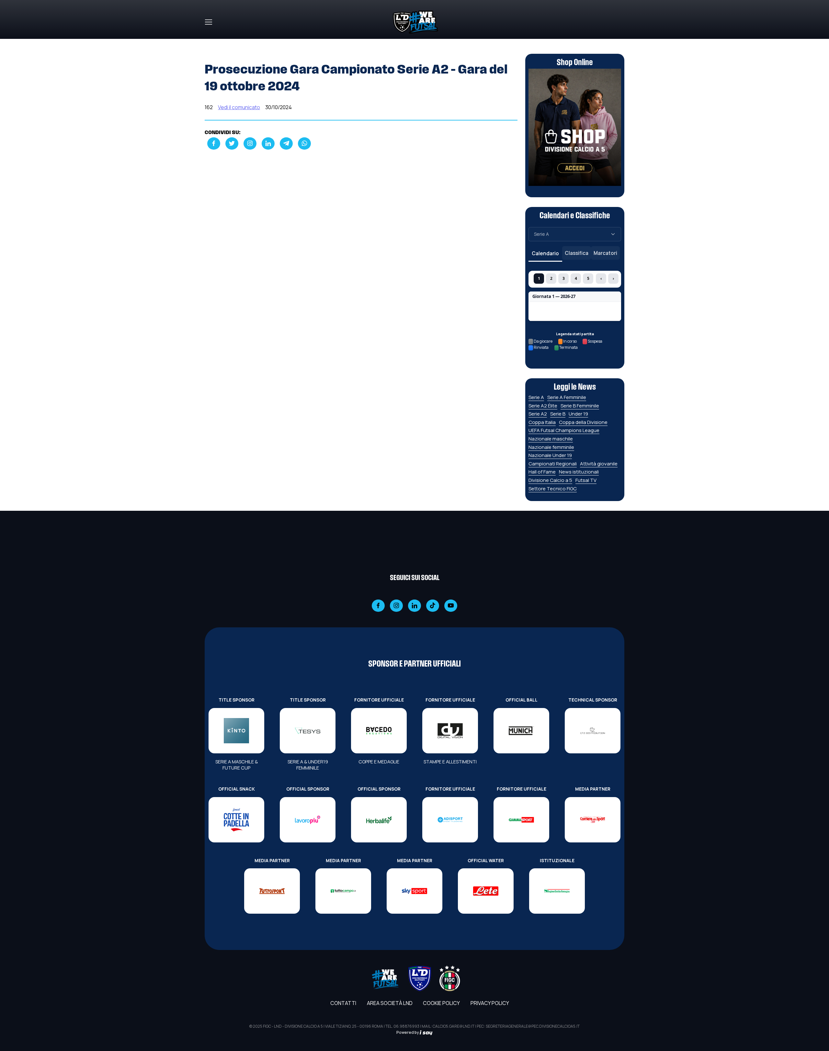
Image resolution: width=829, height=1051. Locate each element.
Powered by (408, 1032)
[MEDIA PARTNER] (592, 819)
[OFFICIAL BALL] (521, 730)
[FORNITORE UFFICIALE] (379, 730)
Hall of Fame (542, 471)
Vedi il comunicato (239, 107)
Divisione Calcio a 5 (550, 480)
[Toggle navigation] (208, 22)
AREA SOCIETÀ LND (390, 1003)
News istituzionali (579, 471)
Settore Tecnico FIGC (552, 488)
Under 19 (578, 413)
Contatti (343, 1003)
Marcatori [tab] (605, 253)
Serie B (557, 413)
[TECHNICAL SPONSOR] (592, 730)
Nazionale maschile (550, 438)
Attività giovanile (599, 463)
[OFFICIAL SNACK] (236, 819)
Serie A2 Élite (542, 405)
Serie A (536, 397)
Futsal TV (585, 480)
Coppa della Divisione (583, 422)
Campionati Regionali (552, 463)
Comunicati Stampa (250, 42)
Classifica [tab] (576, 253)
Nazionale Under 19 (550, 455)
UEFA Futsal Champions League (563, 430)
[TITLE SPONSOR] (236, 730)
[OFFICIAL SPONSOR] (307, 819)
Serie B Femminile (580, 405)
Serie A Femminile (566, 397)
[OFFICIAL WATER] (486, 891)
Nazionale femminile (551, 447)
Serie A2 (537, 413)
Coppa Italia (542, 422)
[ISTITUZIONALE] (557, 891)
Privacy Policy (490, 1003)
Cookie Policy (441, 1003)
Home (212, 42)
